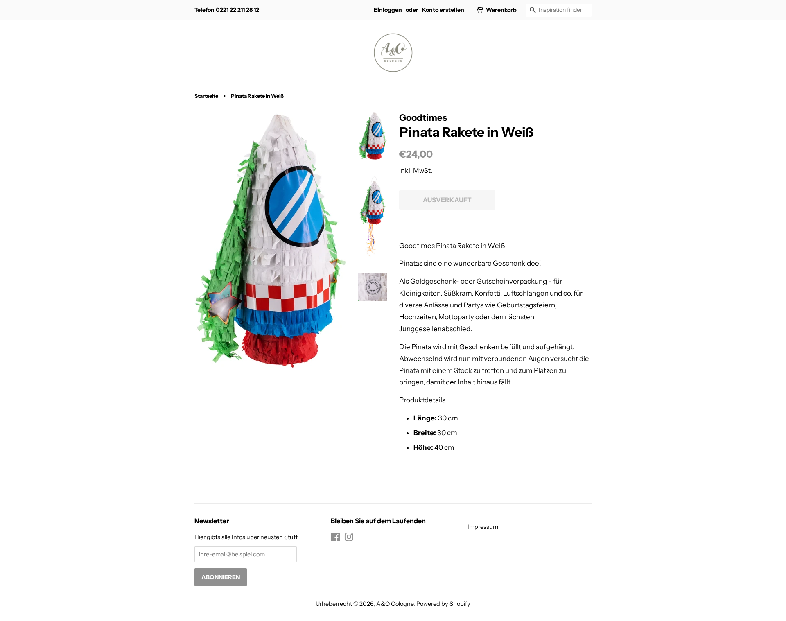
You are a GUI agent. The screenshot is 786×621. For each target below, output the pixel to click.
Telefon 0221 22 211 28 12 (226, 10)
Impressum (483, 527)
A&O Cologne (394, 603)
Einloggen (388, 10)
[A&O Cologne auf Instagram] (348, 538)
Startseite (206, 96)
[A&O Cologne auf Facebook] (335, 538)
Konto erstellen (443, 10)
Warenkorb (501, 10)
